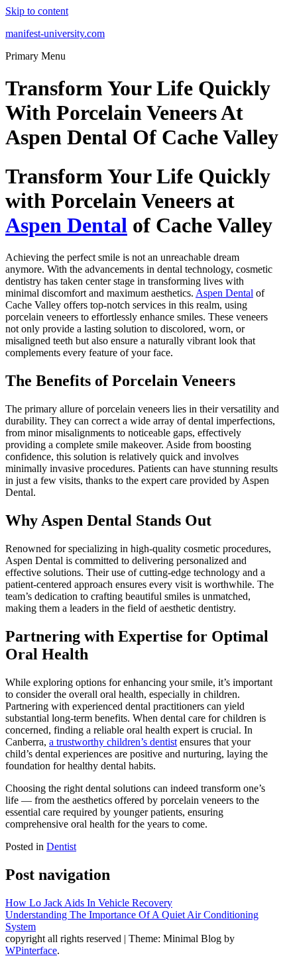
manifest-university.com (55, 33)
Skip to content (36, 11)
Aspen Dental (66, 225)
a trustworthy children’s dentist (113, 741)
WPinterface (31, 950)
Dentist (61, 846)
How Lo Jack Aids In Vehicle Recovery (88, 902)
